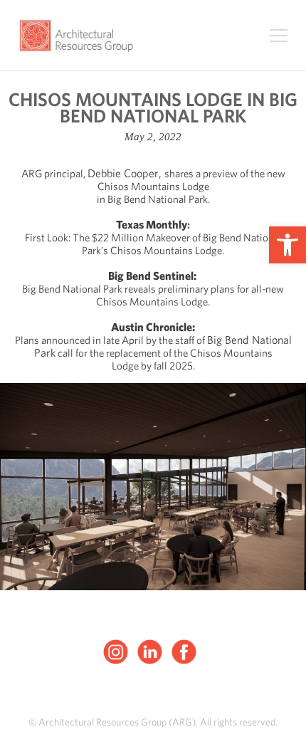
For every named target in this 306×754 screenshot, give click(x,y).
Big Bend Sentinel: (153, 276)
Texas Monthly (151, 224)
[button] (287, 244)
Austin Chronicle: (153, 327)
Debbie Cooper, (126, 173)
